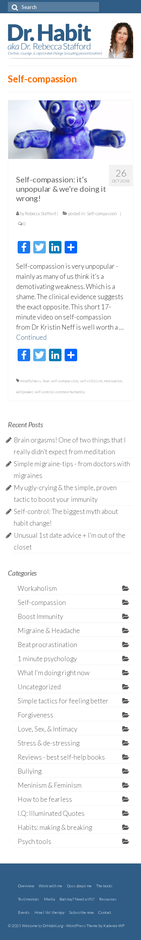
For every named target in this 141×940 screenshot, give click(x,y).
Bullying (30, 771)
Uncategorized (39, 687)
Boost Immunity (40, 616)
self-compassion (64, 380)
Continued (31, 337)
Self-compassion (102, 213)
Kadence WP (114, 925)
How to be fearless (45, 799)
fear (46, 380)
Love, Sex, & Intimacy (47, 729)
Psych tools (34, 841)
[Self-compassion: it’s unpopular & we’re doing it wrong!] (70, 129)
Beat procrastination (47, 644)
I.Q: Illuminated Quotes (51, 813)
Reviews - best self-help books (61, 757)
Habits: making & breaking (55, 827)
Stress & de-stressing (49, 743)
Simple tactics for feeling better (63, 701)
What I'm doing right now (54, 673)
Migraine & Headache (49, 630)
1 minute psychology (47, 659)
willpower (24, 391)
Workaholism (37, 588)
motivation (113, 380)
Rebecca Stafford (40, 213)
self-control (44, 391)
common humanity (70, 391)
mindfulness (30, 380)
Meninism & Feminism (49, 785)
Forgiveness (35, 715)
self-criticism (91, 380)
